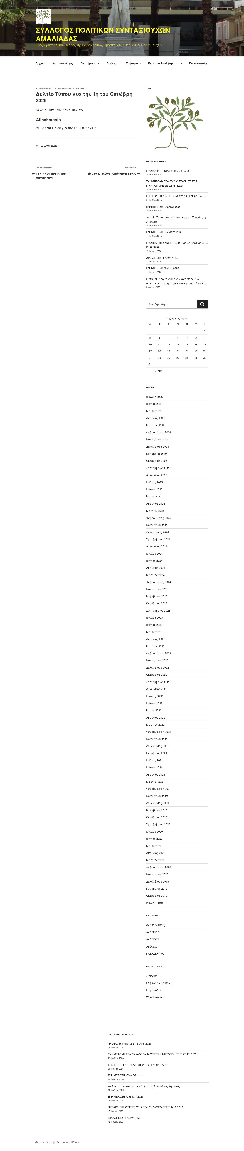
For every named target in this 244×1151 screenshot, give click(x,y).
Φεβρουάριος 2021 (158, 788)
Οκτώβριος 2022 (156, 674)
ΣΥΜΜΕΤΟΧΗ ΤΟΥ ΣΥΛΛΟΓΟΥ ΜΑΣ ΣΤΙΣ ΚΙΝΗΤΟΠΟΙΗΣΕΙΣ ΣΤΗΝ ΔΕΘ (152, 1054)
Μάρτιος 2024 (155, 575)
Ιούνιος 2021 (154, 767)
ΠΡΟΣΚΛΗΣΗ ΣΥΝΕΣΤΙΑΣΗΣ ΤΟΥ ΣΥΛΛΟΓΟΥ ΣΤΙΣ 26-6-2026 (145, 1107)
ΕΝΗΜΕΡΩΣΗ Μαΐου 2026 (162, 268)
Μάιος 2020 (153, 846)
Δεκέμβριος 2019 (157, 881)
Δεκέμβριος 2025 (157, 446)
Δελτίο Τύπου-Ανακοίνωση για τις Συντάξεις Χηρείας (144, 1086)
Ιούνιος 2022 (154, 703)
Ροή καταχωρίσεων (159, 983)
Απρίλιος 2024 (155, 567)
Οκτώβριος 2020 (156, 817)
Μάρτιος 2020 (155, 860)
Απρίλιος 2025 (155, 503)
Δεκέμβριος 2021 (157, 746)
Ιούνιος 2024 (154, 560)
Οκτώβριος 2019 (156, 895)
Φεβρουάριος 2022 (158, 731)
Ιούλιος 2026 (154, 396)
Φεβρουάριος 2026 (158, 432)
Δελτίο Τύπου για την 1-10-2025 (59, 110)
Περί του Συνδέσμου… (163, 63)
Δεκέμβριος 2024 (157, 532)
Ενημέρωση (88, 63)
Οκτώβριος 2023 (156, 603)
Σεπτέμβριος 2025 (158, 468)
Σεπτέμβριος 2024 (158, 539)
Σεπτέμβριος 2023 (158, 610)
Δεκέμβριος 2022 (157, 667)
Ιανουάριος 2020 (157, 874)
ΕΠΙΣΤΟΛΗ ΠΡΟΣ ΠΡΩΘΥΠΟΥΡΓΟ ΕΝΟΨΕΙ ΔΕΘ (176, 196)
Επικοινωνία (198, 63)
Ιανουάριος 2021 (157, 796)
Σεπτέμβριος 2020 (158, 824)
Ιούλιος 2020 (154, 831)
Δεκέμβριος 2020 (157, 803)
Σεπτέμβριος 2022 (158, 682)
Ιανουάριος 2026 (157, 439)
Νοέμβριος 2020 (156, 810)
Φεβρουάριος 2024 (158, 582)
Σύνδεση (151, 976)
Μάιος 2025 (153, 496)
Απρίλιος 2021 (155, 774)
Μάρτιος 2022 (155, 724)
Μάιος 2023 (153, 632)
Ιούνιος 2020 (154, 838)
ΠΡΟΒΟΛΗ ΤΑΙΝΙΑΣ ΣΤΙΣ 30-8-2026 (168, 171)
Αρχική (40, 63)
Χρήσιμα (132, 63)
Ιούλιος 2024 (154, 553)
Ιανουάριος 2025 (157, 525)
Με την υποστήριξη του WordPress (57, 1142)
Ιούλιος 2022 (154, 696)
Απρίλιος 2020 (155, 853)
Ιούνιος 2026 (154, 404)
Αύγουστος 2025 (156, 475)
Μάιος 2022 (153, 710)
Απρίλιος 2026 (155, 418)
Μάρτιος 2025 (155, 510)
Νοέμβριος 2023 (156, 596)
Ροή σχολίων (154, 990)
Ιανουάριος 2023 (157, 660)
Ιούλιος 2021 (154, 760)
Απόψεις (113, 63)
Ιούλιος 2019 (154, 903)
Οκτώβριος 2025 (156, 461)
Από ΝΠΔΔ (152, 932)
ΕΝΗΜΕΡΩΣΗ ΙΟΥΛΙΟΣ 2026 (163, 207)
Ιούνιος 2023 (154, 625)
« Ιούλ (159, 371)
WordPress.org (155, 997)
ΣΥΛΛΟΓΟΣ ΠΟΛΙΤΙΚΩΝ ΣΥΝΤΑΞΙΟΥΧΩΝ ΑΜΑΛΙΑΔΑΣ (103, 34)
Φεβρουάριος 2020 (158, 867)
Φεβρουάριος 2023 (158, 653)
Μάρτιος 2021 (155, 781)
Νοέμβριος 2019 (156, 888)
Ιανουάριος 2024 (157, 589)
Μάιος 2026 (153, 411)
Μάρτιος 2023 (155, 646)
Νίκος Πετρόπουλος (76, 88)
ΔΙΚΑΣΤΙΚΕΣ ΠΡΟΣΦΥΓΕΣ (162, 257)
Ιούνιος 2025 (154, 489)
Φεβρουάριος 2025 (158, 518)
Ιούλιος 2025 (154, 482)
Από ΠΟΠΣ (152, 939)
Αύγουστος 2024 (156, 546)
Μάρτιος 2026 (155, 425)
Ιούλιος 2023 (154, 617)
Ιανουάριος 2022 (157, 739)
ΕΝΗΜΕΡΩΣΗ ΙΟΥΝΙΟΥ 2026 (164, 232)
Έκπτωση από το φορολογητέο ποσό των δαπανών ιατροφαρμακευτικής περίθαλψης (176, 281)
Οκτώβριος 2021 (156, 753)
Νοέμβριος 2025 (156, 453)
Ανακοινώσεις (63, 63)
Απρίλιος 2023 (155, 639)
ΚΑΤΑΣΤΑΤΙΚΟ (155, 953)
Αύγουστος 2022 (156, 689)
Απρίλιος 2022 (155, 717)
